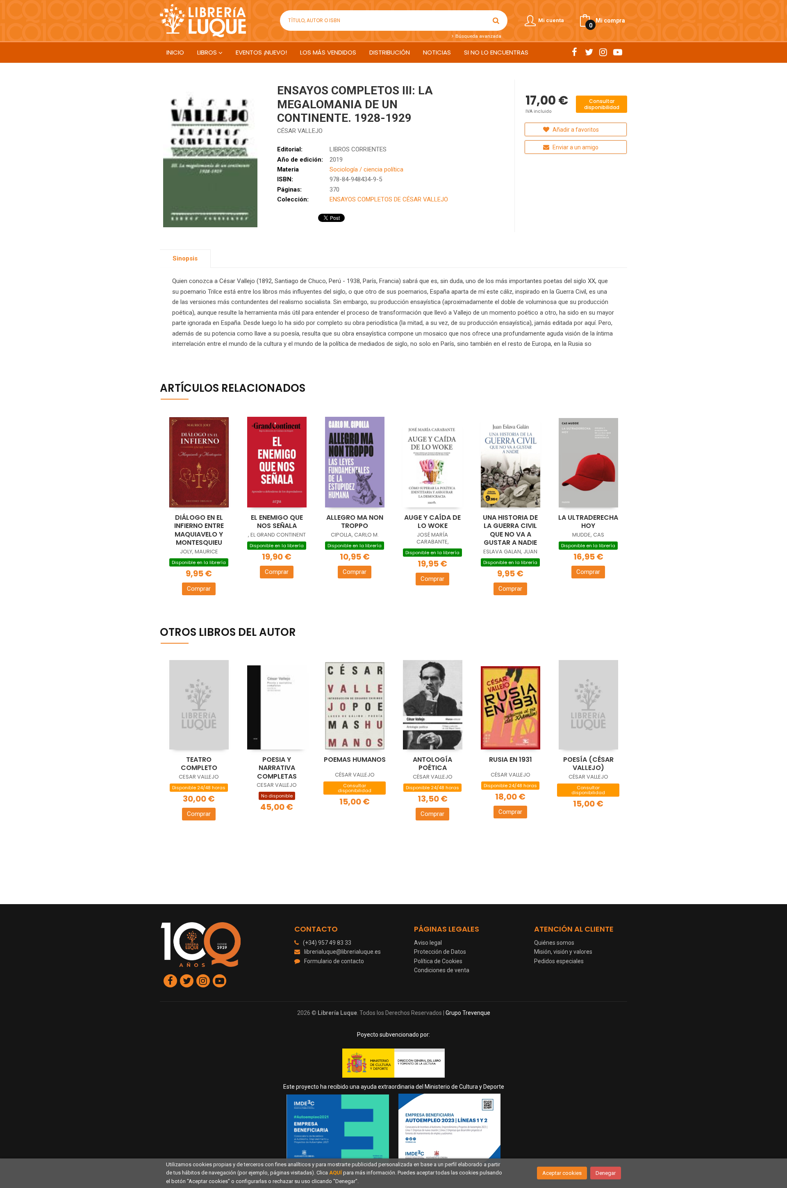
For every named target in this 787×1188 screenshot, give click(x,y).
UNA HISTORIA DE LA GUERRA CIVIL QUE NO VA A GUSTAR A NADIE (510, 530)
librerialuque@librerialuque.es (342, 951)
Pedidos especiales (559, 961)
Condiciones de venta (441, 970)
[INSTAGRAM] (603, 52)
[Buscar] (495, 20)
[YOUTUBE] (617, 52)
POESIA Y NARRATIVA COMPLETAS (277, 768)
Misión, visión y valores (563, 951)
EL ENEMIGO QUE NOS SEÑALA (277, 522)
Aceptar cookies (562, 1173)
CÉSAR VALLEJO (300, 131)
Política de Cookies (438, 961)
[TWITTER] (589, 52)
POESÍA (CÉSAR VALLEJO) (588, 764)
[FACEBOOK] (574, 52)
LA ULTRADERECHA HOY (588, 522)
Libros (207, 52)
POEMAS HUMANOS (355, 759)
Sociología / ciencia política (366, 169)
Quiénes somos (554, 942)
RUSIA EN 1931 (510, 759)
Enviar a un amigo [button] (574, 147)
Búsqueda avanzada (477, 36)
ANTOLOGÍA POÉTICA (432, 764)
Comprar (199, 588)
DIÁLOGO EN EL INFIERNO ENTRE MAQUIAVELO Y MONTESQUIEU (199, 530)
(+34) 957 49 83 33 (327, 942)
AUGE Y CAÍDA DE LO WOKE (432, 522)
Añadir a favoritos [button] (575, 129)
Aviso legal (428, 942)
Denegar (606, 1173)
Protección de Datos (440, 951)
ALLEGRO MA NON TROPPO (354, 522)
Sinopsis (185, 258)
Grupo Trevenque (468, 1013)
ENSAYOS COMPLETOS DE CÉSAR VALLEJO (389, 199)
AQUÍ (335, 1173)
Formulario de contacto (334, 961)
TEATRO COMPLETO (199, 764)
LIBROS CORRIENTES (358, 149)
